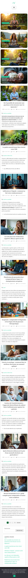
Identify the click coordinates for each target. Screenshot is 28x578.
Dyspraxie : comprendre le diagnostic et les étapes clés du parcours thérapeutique (14, 322)
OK (14, 576)
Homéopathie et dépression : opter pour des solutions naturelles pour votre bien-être (13, 44)
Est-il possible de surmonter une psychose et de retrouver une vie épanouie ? (14, 105)
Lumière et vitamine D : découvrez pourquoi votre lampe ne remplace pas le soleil (13, 62)
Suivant (18, 522)
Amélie (13, 109)
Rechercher (7, 528)
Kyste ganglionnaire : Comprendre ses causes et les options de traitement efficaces (12, 80)
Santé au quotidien (5, 58)
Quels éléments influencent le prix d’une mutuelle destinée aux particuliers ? (14, 453)
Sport (4, 287)
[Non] (26, 573)
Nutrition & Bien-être (5, 40)
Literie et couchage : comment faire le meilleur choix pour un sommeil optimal (14, 364)
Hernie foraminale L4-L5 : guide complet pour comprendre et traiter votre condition (14, 495)
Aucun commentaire (21, 109)
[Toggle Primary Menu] (14, 7)
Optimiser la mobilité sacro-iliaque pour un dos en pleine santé (13, 26)
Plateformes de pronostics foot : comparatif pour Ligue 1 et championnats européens (14, 279)
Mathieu (13, 283)
